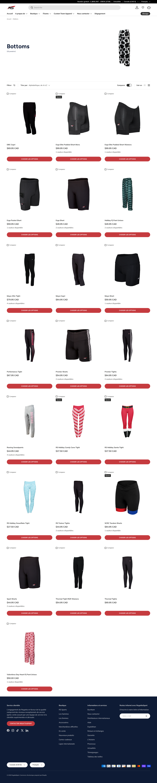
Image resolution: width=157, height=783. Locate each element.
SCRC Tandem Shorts (113, 523)
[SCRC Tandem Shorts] (127, 497)
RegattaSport (15, 775)
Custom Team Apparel (63, 13)
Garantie (91, 735)
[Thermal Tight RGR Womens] (78, 572)
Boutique (34, 13)
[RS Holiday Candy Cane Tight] (78, 421)
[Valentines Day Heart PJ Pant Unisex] (29, 648)
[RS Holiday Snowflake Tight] (29, 497)
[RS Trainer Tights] (78, 497)
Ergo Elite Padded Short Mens (68, 145)
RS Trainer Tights (63, 523)
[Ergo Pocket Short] (29, 194)
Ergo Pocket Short (14, 220)
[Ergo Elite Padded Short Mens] (78, 118)
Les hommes (64, 714)
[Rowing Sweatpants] (29, 421)
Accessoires (63, 722)
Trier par (24, 85)
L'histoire (91, 739)
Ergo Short (60, 220)
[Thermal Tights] (127, 572)
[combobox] (74, 7)
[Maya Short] (127, 270)
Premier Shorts (62, 372)
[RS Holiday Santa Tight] (127, 421)
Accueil (10, 13)
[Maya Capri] (78, 270)
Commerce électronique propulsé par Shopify (33, 775)
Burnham (91, 710)
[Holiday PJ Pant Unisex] (127, 194)
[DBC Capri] (29, 118)
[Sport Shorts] (29, 572)
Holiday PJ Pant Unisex (114, 220)
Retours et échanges (95, 731)
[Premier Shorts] (78, 345)
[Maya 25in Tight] (29, 270)
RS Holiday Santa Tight (114, 447)
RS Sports (63, 710)
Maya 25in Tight (13, 296)
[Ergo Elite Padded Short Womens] (127, 118)
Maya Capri (60, 296)
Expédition (91, 727)
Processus (91, 744)
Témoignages (92, 752)
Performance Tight (14, 372)
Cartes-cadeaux (65, 739)
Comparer (121, 85)
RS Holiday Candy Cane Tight (68, 447)
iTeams (46, 13)
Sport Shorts (12, 599)
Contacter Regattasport (21, 723)
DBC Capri (11, 145)
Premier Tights (111, 372)
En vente (62, 731)
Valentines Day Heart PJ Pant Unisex (22, 674)
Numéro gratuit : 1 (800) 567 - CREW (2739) (93, 2)
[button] (149, 7)
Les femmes (63, 718)
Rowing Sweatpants (15, 447)
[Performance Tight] (29, 345)
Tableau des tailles (95, 757)
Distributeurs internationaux (98, 718)
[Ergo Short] (78, 194)
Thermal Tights (111, 599)
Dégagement (100, 13)
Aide (89, 722)
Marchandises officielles (68, 727)
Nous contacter (83, 13)
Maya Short (109, 296)
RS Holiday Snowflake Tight (18, 523)
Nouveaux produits (66, 735)
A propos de (20, 13)
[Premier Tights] (127, 345)
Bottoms (15, 19)
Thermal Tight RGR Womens (67, 599)
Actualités (117, 2)
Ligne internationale (67, 744)
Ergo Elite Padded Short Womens (118, 145)
